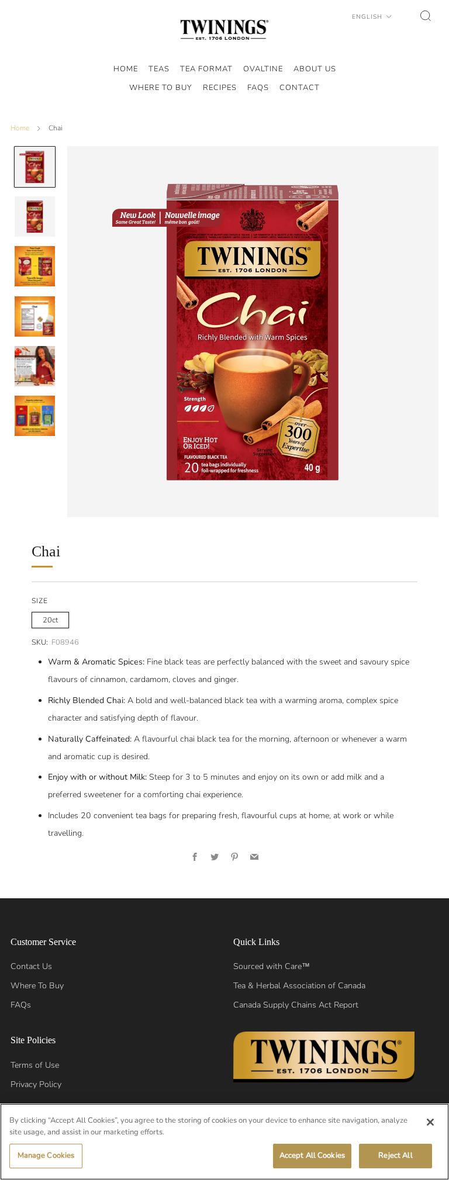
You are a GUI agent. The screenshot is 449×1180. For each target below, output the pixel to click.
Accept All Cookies (312, 1155)
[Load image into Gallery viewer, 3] (35, 266)
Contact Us (31, 966)
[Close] (430, 1122)
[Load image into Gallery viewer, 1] (35, 167)
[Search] (425, 16)
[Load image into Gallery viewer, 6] (35, 416)
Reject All (395, 1155)
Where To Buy (37, 985)
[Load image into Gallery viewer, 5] (35, 366)
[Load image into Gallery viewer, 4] (35, 316)
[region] (224, 1141)
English (368, 16)
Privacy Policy (36, 1084)
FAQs (21, 1005)
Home (20, 128)
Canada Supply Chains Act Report (295, 1005)
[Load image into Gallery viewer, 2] (35, 216)
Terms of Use (35, 1065)
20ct (50, 620)
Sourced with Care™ (271, 966)
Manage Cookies (46, 1155)
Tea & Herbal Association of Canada (299, 985)
